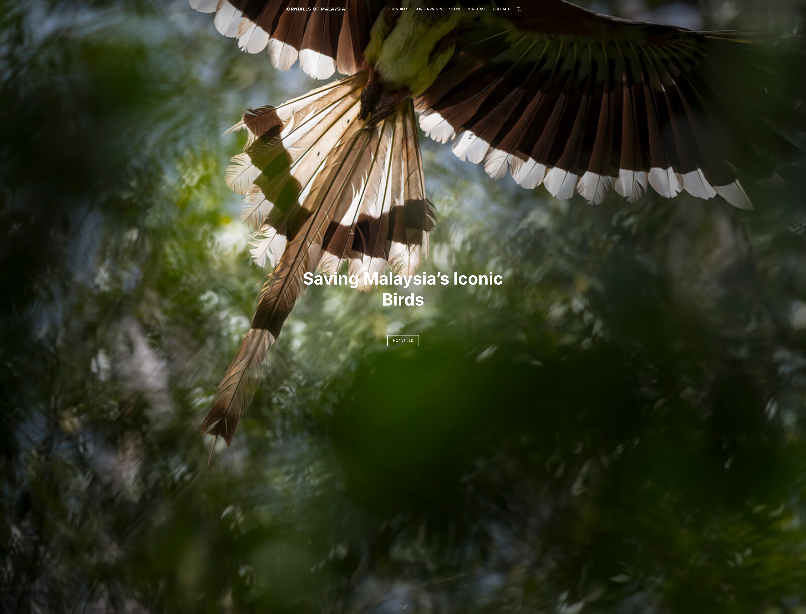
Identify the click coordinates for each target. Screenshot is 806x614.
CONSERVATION (428, 9)
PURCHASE (477, 9)
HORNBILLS (398, 9)
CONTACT (501, 9)
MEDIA (454, 9)
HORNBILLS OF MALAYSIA (314, 9)
